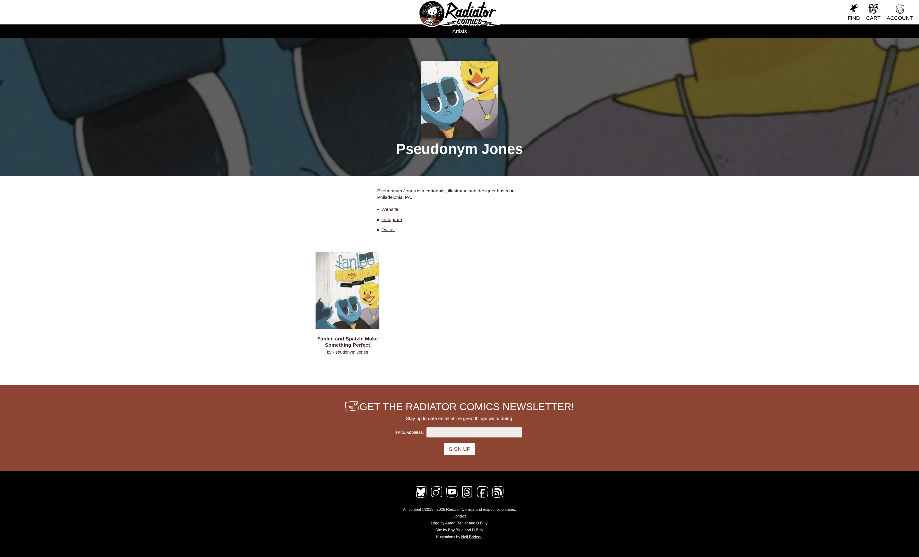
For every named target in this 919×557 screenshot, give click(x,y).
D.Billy (481, 523)
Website (389, 209)
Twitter (388, 229)
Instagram (391, 219)
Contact (459, 516)
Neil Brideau (471, 537)
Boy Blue (456, 530)
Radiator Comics (460, 509)
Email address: (409, 433)
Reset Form (828, 6)
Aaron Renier (456, 523)
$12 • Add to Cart (348, 364)
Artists (459, 31)
